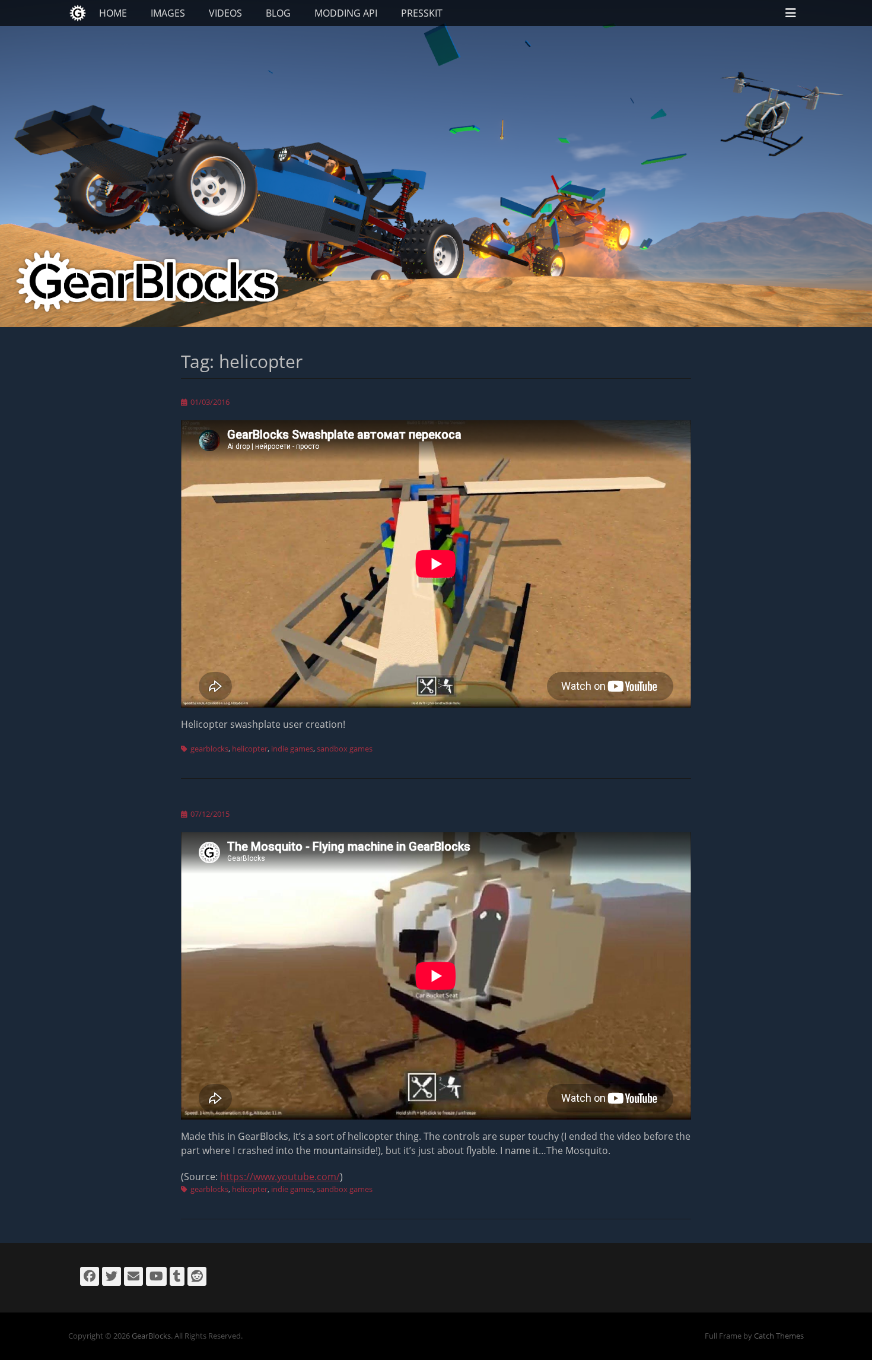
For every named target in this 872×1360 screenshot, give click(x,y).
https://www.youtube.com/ (280, 1176)
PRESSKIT (422, 13)
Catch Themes (779, 1335)
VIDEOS (225, 13)
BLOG (278, 13)
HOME (113, 13)
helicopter (250, 748)
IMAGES (168, 13)
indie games (292, 748)
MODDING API (345, 13)
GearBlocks (151, 1335)
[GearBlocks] (77, 13)
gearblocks (209, 748)
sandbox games (345, 748)
